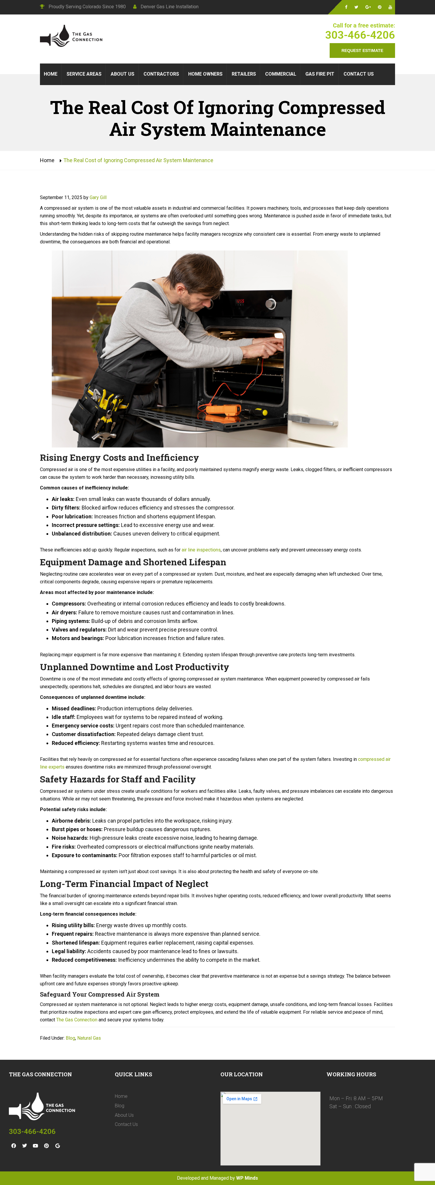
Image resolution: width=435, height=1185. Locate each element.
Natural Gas (89, 1038)
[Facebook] (13, 1145)
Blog (70, 1038)
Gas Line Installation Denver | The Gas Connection (72, 36)
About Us (124, 1115)
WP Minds (247, 1178)
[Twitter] (24, 1145)
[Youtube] (35, 1145)
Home (47, 160)
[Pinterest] (46, 1145)
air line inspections (201, 550)
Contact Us (126, 1124)
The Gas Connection (76, 1020)
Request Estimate (362, 50)
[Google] (57, 1145)
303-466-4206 (360, 35)
